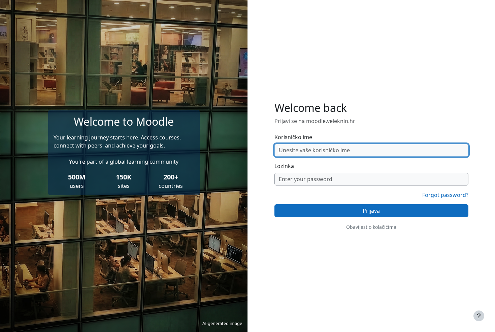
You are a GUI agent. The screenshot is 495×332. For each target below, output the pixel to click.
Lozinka (284, 166)
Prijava (371, 210)
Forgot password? (445, 195)
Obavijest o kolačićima (371, 227)
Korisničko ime (293, 137)
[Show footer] (478, 315)
